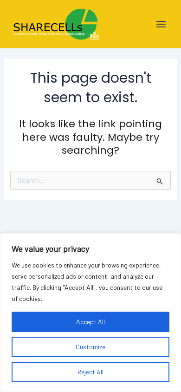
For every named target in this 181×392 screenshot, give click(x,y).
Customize (90, 347)
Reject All (90, 372)
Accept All (90, 322)
